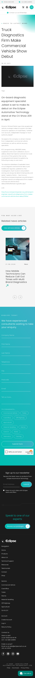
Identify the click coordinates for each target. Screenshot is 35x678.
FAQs (8, 668)
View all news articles (12, 228)
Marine (23, 427)
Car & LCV (4, 610)
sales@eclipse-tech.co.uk (17, 646)
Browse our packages (15, 526)
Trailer (24, 413)
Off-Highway (20, 418)
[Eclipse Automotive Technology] (8, 7)
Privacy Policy (25, 668)
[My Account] (27, 7)
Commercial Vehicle (10, 413)
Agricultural (8, 422)
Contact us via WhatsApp (18, 12)
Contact (4, 572)
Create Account (6, 620)
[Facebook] (3, 653)
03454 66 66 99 (11, 637)
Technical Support (7, 561)
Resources (4, 565)
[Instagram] (13, 653)
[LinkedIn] (8, 653)
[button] (25, 673)
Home (3, 550)
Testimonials (5, 568)
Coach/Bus (7, 418)
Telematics (7, 436)
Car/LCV (6, 432)
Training (18, 436)
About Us (4, 557)
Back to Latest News (16, 23)
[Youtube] (17, 653)
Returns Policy (6, 627)
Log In (3, 623)
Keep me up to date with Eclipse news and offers (17, 491)
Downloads (15, 668)
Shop (3, 575)
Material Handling (10, 427)
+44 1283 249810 (26, 2)
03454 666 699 (9, 2)
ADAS (16, 432)
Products (4, 554)
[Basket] (23, 7)
